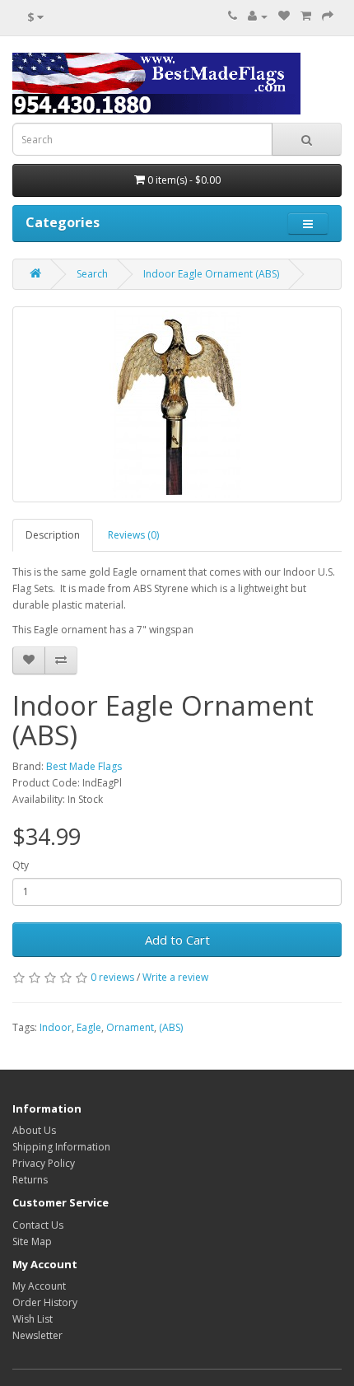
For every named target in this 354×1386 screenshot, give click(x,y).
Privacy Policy (43, 1163)
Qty (20, 865)
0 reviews (112, 977)
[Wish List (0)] (284, 16)
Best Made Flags (84, 766)
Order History (44, 1302)
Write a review (175, 977)
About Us (34, 1130)
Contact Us (37, 1225)
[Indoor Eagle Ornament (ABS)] (177, 404)
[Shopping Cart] (305, 16)
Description (53, 535)
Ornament (130, 1027)
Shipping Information (61, 1147)
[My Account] (258, 16)
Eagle (89, 1027)
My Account (39, 1286)
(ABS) (171, 1027)
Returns (30, 1180)
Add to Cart (177, 939)
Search (92, 274)
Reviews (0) (133, 535)
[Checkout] (327, 16)
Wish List (32, 1319)
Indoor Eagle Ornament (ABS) (211, 274)
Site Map (32, 1241)
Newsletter (37, 1335)
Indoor (56, 1027)
